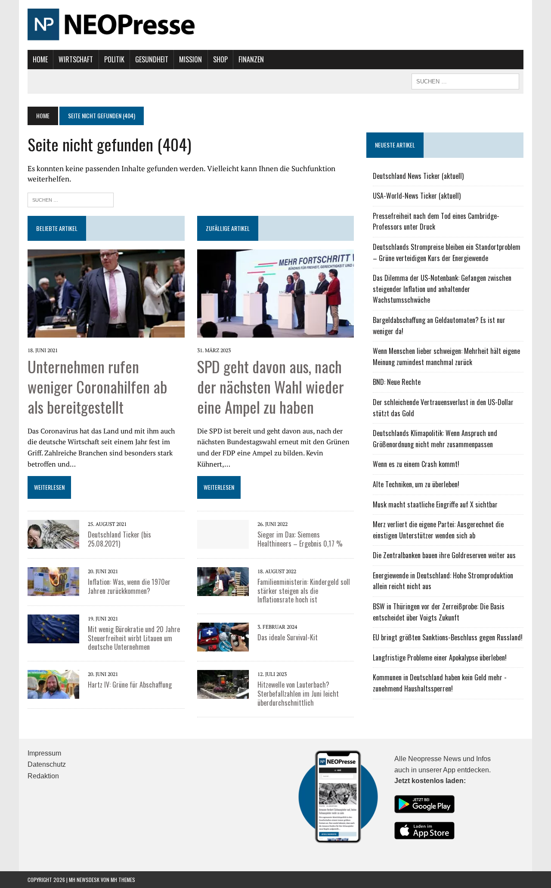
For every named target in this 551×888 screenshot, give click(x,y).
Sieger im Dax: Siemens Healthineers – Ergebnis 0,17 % (300, 539)
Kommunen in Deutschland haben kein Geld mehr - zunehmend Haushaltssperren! (440, 683)
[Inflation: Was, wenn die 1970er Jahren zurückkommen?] (53, 590)
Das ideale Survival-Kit (287, 637)
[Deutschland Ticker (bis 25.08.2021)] (53, 542)
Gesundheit (151, 59)
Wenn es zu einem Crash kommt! (416, 464)
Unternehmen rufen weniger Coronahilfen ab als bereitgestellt (97, 386)
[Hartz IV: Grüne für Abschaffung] (53, 693)
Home (40, 59)
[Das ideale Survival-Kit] (223, 646)
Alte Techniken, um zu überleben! (416, 484)
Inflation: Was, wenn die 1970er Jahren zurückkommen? (129, 586)
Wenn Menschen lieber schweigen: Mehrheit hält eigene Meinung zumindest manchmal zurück (446, 356)
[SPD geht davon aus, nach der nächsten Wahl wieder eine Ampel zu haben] (275, 332)
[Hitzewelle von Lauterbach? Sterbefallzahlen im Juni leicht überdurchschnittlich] (223, 693)
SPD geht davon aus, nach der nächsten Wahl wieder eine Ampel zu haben (270, 386)
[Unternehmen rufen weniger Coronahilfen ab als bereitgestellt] (106, 332)
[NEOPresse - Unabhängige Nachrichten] (275, 25)
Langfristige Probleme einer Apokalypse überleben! (440, 657)
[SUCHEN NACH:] (465, 80)
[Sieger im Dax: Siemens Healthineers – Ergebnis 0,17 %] (223, 542)
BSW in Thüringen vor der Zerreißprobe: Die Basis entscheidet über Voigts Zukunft (439, 612)
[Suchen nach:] (71, 199)
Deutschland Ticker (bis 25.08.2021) (119, 539)
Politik (114, 59)
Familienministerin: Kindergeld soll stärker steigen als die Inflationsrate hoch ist (303, 591)
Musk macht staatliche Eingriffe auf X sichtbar (435, 504)
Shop (220, 59)
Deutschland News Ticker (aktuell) (418, 176)
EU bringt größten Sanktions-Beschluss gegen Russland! (448, 637)
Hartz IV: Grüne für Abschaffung (130, 684)
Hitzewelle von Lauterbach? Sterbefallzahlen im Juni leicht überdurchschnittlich (298, 693)
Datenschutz (47, 764)
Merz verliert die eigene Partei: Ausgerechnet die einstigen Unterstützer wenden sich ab (438, 530)
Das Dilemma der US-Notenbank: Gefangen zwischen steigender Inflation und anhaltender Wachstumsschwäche (442, 289)
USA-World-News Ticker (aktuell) (417, 196)
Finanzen (251, 59)
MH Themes (123, 879)
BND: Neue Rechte (397, 382)
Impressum (44, 753)
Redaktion (43, 776)
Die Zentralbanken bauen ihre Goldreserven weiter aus (444, 555)
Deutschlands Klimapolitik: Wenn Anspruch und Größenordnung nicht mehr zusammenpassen (435, 438)
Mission (190, 59)
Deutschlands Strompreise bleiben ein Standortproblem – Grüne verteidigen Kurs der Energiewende (446, 252)
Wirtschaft (76, 59)
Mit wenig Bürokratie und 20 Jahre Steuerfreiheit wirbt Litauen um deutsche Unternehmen (134, 638)
